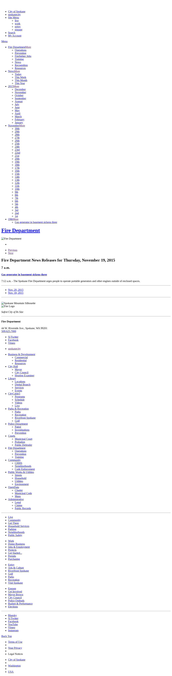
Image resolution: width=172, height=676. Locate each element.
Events (18, 390)
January (19, 122)
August (19, 101)
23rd (17, 149)
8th (16, 195)
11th (17, 186)
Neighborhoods (23, 466)
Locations (20, 381)
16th (17, 170)
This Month (21, 80)
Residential (21, 360)
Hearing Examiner (24, 375)
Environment (22, 484)
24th (17, 146)
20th (17, 158)
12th (17, 182)
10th (17, 189)
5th (16, 204)
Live (17, 405)
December (20, 89)
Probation (20, 441)
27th (17, 137)
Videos (18, 402)
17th (17, 167)
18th (17, 164)
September (20, 98)
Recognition (21, 65)
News (18, 62)
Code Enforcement (25, 469)
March (18, 116)
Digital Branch (22, 384)
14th (17, 176)
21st (17, 155)
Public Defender (23, 445)
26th (17, 140)
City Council (21, 372)
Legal (18, 502)
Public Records (23, 508)
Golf (17, 420)
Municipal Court (23, 438)
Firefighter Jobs (23, 56)
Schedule (20, 399)
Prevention (20, 53)
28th (17, 134)
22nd (17, 152)
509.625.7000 (8, 331)
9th (16, 192)
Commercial (21, 357)
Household (20, 478)
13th (17, 179)
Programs (20, 396)
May (17, 110)
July (17, 104)
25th (17, 143)
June (17, 107)
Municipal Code (23, 493)
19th (17, 161)
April (17, 113)
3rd (16, 210)
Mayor (18, 369)
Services (19, 387)
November (20, 92)
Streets (18, 475)
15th (17, 173)
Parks (18, 411)
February (19, 119)
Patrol (18, 426)
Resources (20, 68)
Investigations (22, 429)
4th (16, 207)
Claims (18, 505)
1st (16, 216)
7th (16, 198)
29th (17, 131)
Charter (19, 490)
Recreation (20, 414)
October (19, 95)
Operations (20, 50)
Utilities (19, 481)
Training (19, 59)
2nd (17, 213)
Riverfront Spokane (25, 417)
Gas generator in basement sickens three (36, 222)
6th (16, 201)
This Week (20, 77)
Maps (18, 496)
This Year (20, 83)
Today (18, 74)
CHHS (18, 463)
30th (17, 128)
